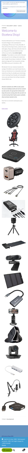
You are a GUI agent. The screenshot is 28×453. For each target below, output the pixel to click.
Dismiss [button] (4, 445)
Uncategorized (10, 419)
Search (14, 450)
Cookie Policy (5, 8)
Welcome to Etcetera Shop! (11, 32)
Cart (22, 449)
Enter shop (5, 108)
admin (15, 25)
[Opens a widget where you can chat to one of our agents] (7, 450)
